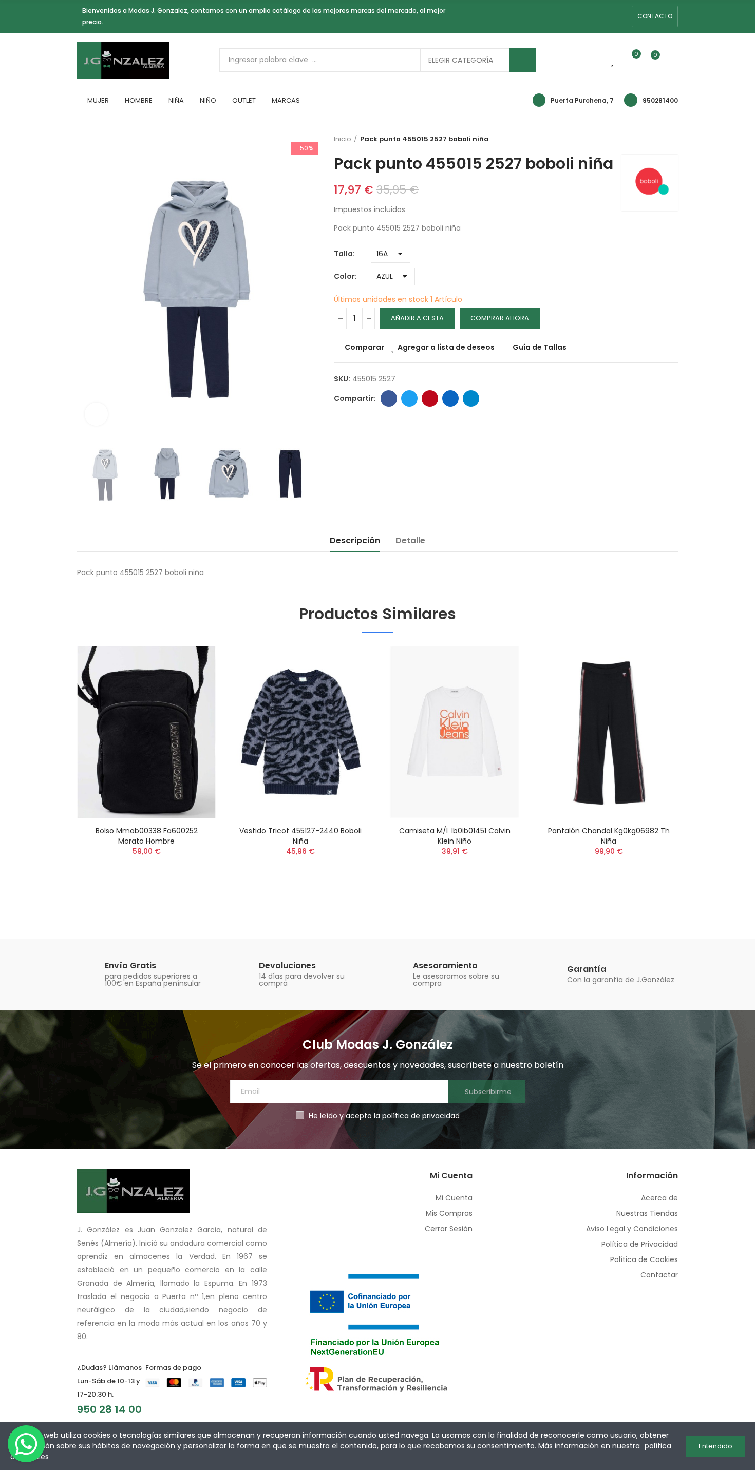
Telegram (471, 398)
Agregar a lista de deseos (446, 347)
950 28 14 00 (109, 1409)
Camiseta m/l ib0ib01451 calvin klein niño (455, 836)
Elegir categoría (460, 60)
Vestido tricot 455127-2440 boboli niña (300, 836)
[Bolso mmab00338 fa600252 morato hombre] (146, 732)
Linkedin (450, 398)
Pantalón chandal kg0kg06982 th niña (609, 836)
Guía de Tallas (540, 347)
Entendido (715, 1446)
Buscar (522, 60)
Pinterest (430, 398)
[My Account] (673, 60)
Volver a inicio (673, 139)
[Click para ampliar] (96, 414)
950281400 (660, 100)
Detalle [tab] (410, 540)
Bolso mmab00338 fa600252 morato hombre (147, 836)
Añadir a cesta (417, 318)
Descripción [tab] (355, 540)
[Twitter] (621, 16)
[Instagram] (604, 16)
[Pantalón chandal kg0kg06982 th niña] (608, 732)
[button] (655, 16)
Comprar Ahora (499, 318)
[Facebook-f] (588, 16)
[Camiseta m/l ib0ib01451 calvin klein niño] (454, 732)
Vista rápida (190, 705)
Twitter (409, 398)
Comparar (364, 347)
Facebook (389, 398)
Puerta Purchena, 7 (582, 100)
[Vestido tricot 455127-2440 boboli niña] (300, 732)
